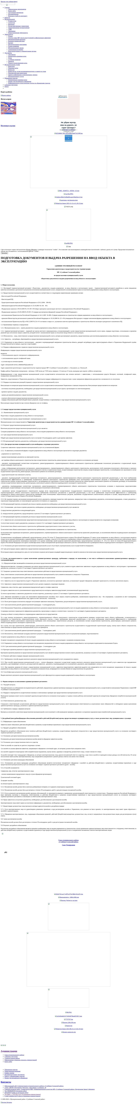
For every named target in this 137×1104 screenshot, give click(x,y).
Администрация (9, 1051)
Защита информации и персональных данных (22, 75)
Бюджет (10, 43)
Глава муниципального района (14, 1055)
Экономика (11, 31)
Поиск (6, 86)
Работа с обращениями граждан (14, 1076)
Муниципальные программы (17, 44)
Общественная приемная (12, 1071)
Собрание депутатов (11, 85)
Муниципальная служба (12, 64)
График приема (9, 1073)
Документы (8, 53)
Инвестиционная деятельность (18, 33)
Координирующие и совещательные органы (22, 51)
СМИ (10, 29)
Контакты (11, 24)
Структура (11, 22)
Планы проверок (13, 46)
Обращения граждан (11, 78)
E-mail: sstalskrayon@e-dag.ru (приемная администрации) (22, 1096)
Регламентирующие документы (14, 1074)
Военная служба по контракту (17, 16)
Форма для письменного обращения (19, 81)
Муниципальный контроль (16, 39)
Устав (10, 58)
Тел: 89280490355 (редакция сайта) (15, 1091)
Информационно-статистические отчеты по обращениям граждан (29, 83)
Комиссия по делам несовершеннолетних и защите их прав (27, 71)
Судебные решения (14, 59)
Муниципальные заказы (16, 48)
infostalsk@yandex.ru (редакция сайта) (16, 1092)
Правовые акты (13, 68)
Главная (7, 7)
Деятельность (8, 34)
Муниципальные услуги (16, 76)
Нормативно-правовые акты (17, 56)
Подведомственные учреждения (18, 26)
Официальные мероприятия (17, 9)
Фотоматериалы (13, 14)
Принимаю (4, 253)
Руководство (12, 21)
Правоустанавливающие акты (17, 63)
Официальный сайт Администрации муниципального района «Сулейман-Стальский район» (34, 1086)
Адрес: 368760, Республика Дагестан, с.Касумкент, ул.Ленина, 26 (25, 1087)
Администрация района (12, 1058)
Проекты (11, 61)
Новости (7, 17)
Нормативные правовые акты (17, 80)
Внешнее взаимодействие (16, 41)
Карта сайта (12, 11)
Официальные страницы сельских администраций (20, 1060)
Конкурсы (11, 66)
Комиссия (11, 70)
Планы (10, 36)
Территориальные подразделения (18, 27)
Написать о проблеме (68, 138)
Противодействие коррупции (17, 73)
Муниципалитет (9, 19)
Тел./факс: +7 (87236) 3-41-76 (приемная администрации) (22, 1094)
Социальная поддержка (15, 49)
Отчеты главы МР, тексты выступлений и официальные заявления (29, 38)
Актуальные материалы (15, 12)
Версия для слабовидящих (9, 1)
